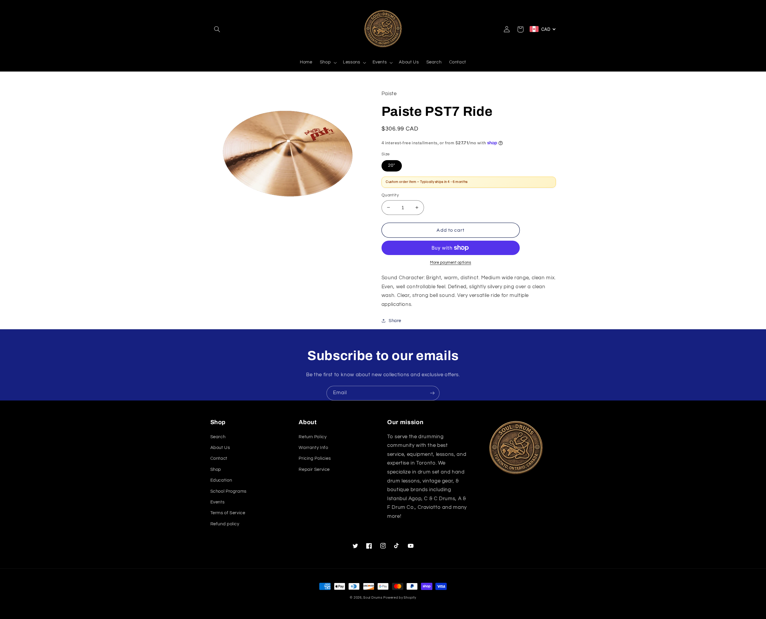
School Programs (228, 491)
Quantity (390, 195)
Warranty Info (313, 447)
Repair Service (314, 469)
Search (218, 437)
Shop (215, 469)
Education (221, 480)
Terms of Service (227, 513)
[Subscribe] (432, 393)
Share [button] (395, 320)
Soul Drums (372, 597)
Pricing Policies (315, 458)
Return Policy (312, 437)
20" (391, 165)
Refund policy (224, 524)
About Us (220, 447)
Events (217, 502)
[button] (217, 29)
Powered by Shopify (399, 597)
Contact (218, 458)
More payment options (450, 263)
